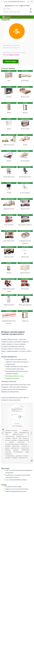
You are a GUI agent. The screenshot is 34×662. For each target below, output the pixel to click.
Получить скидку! (11, 61)
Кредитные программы (12, 378)
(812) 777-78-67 (25, 5)
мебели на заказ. (19, 376)
